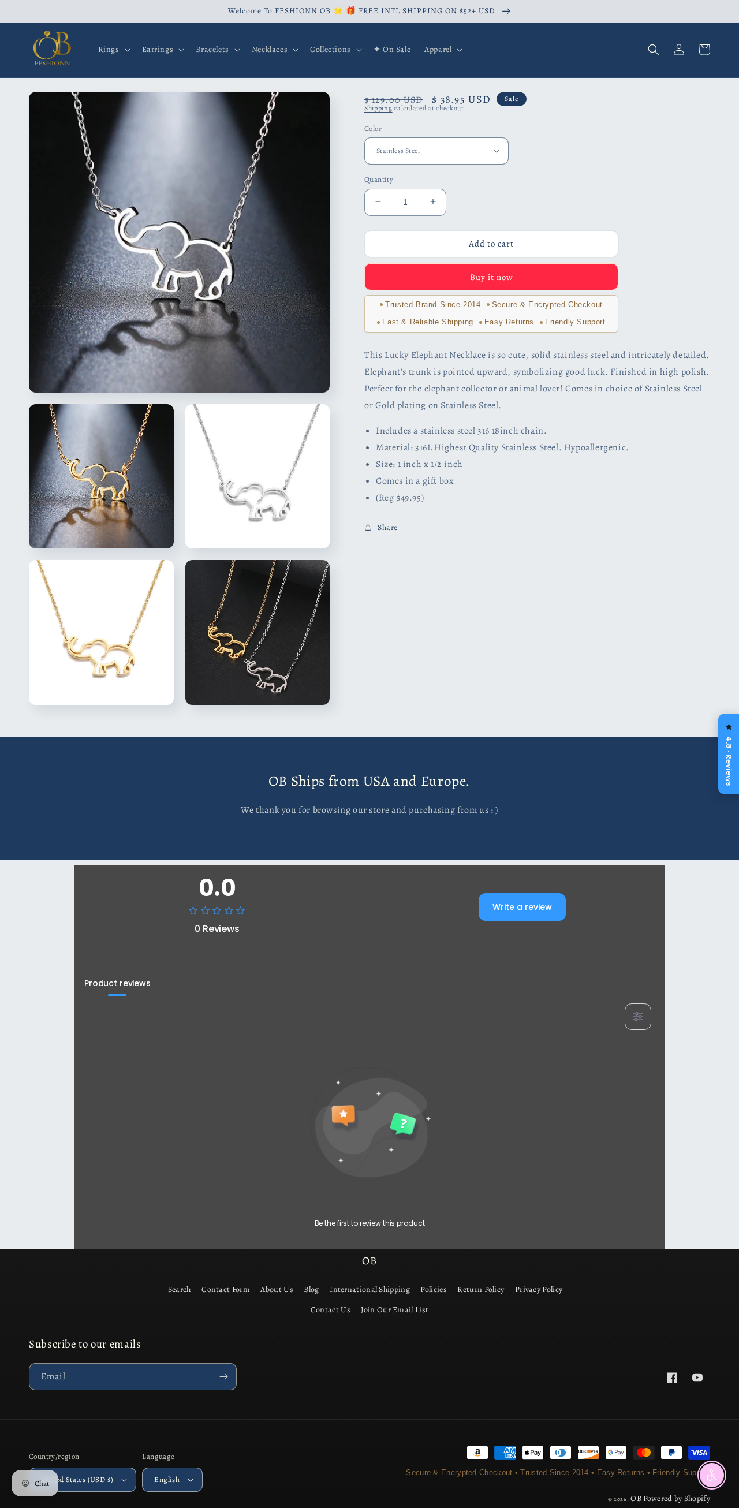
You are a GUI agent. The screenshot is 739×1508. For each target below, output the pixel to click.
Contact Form (225, 1289)
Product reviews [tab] (117, 983)
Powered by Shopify (676, 1498)
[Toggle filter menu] (638, 1016)
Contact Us (330, 1309)
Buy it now (491, 276)
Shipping (378, 108)
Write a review (522, 907)
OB (635, 1498)
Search (179, 1289)
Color (373, 128)
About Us (276, 1289)
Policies (433, 1289)
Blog (311, 1289)
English (167, 1479)
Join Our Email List (394, 1309)
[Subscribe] (223, 1376)
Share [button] (388, 527)
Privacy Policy (538, 1289)
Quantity (378, 179)
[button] (113, 50)
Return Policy (480, 1289)
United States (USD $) (77, 1479)
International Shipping (370, 1289)
